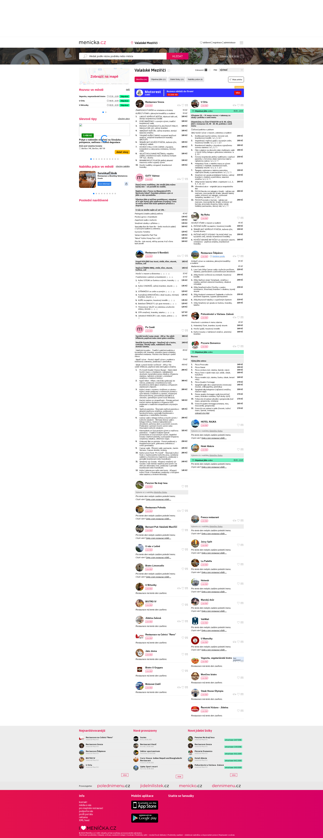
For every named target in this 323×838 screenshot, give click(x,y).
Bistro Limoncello (154, 565)
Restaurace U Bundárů (157, 252)
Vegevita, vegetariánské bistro (92, 96)
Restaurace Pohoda (155, 507)
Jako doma (151, 651)
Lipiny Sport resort (149, 766)
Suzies (143, 737)
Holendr (205, 580)
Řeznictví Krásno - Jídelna (214, 707)
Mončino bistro (209, 674)
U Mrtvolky (83, 105)
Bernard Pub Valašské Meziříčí (161, 527)
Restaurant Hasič (148, 744)
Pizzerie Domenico (211, 343)
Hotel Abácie (207, 446)
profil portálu (86, 814)
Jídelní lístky (177, 79)
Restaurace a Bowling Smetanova (112, 176)
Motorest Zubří (153, 684)
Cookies (130, 835)
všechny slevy (124, 119)
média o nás (85, 805)
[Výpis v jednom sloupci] (209, 69)
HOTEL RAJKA (208, 422)
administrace (230, 42)
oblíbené (207, 42)
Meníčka (141, 79)
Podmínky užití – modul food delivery (150, 835)
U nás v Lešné (152, 546)
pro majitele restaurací (91, 808)
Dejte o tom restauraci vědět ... (158, 499)
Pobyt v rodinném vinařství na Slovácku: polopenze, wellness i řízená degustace (100, 141)
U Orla (82, 101)
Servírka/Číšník (107, 173)
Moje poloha (237, 80)
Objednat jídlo (158, 79)
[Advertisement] (217, 493)
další (128, 89)
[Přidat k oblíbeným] (183, 105)
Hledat (177, 56)
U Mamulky (206, 638)
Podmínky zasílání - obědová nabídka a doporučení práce (193, 835)
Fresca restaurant (210, 517)
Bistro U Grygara (154, 667)
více (125, 775)
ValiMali (205, 619)
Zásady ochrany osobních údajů (111, 835)
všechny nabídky (123, 166)
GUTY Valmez (152, 176)
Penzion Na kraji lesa (156, 483)
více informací (104, 184)
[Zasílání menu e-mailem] (186, 105)
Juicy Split (206, 541)
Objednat (124, 96)
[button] (103, 112)
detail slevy (122, 152)
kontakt (83, 802)
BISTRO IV (150, 601)
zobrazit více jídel (202, 413)
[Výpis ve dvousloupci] (205, 69)
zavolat (149, 105)
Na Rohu (205, 214)
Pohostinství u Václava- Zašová (217, 314)
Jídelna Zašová (153, 618)
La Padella (206, 561)
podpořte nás (86, 811)
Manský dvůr (207, 600)
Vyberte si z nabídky (151, 492)
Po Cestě (150, 327)
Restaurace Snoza (154, 102)
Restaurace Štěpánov (212, 253)
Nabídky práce (195, 79)
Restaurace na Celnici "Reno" (160, 634)
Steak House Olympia (212, 691)
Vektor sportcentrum (150, 751)
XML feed (84, 820)
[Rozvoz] (179, 105)
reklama (83, 817)
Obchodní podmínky (88, 835)
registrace (217, 42)
